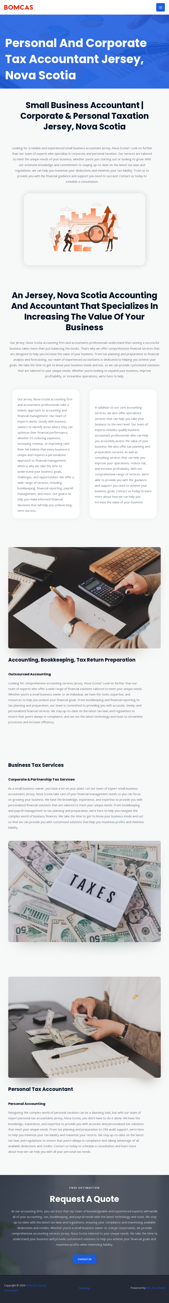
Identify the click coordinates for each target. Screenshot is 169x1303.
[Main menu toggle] (160, 7)
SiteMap (84, 1288)
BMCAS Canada (155, 1288)
